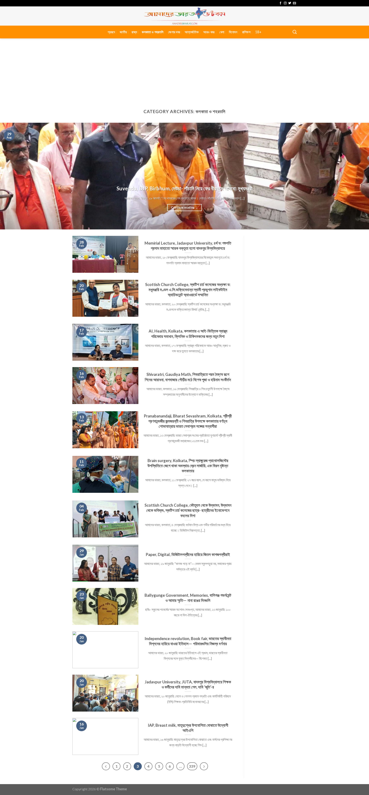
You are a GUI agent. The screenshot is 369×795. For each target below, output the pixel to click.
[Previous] (13, 176)
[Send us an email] (294, 3)
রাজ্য (134, 32)
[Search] (295, 31)
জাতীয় (123, 32)
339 (192, 766)
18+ (258, 32)
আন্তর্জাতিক (192, 32)
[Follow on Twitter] (289, 3)
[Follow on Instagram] (285, 3)
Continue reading (184, 207)
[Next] (356, 176)
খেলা (221, 32)
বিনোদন (233, 32)
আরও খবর (208, 32)
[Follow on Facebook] (280, 3)
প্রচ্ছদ (111, 32)
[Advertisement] (184, 70)
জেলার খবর (174, 32)
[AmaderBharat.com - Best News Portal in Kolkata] (184, 16)
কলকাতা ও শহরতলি (152, 32)
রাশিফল (246, 32)
